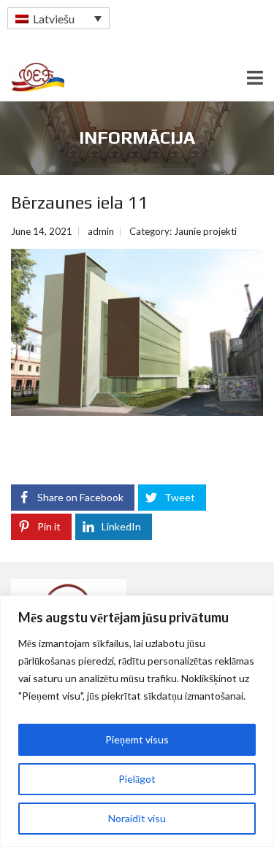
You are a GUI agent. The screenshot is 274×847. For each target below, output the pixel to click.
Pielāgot (137, 779)
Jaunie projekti (205, 231)
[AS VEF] (32, 77)
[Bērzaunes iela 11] (137, 332)
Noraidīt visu (137, 818)
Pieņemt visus (137, 739)
